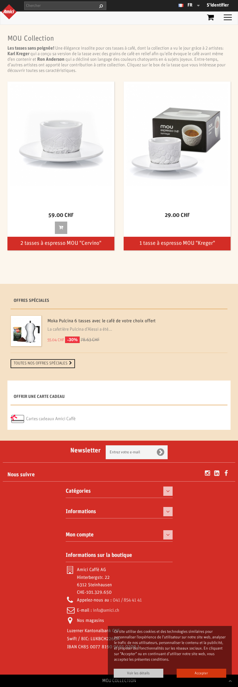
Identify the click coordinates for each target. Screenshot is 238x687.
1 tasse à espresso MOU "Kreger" (177, 243)
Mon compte (80, 534)
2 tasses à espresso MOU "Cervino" (60, 243)
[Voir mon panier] (210, 18)
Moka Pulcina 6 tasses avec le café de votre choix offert (101, 321)
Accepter (201, 673)
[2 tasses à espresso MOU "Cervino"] (61, 135)
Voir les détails (138, 673)
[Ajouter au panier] (61, 228)
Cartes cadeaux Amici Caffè (51, 419)
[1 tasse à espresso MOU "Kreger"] (177, 135)
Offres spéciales (31, 301)
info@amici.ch (106, 610)
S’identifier (218, 5)
